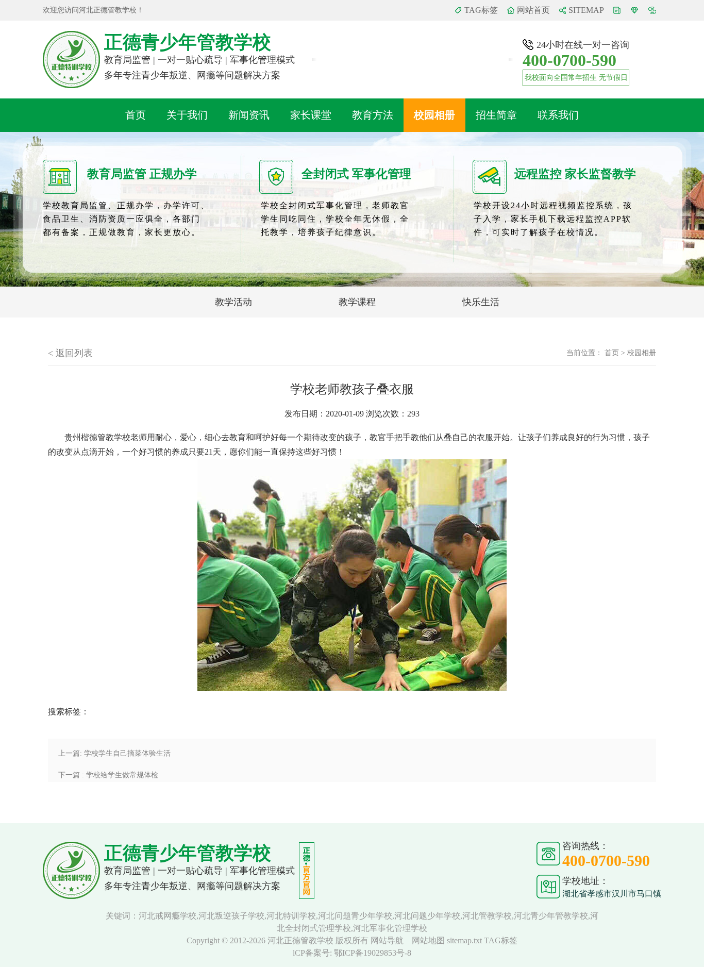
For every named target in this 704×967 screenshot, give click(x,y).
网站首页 (533, 10)
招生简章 (496, 115)
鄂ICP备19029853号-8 (372, 952)
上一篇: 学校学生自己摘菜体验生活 (114, 753)
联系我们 (558, 115)
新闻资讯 (249, 115)
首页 (135, 115)
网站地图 (429, 940)
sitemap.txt (464, 940)
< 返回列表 (70, 353)
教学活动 (233, 302)
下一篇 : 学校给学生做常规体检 (108, 775)
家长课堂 (310, 115)
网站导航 (388, 940)
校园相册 (434, 115)
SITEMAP (586, 10)
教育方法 (372, 115)
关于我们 (187, 115)
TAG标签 (481, 10)
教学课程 (357, 302)
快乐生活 (480, 302)
